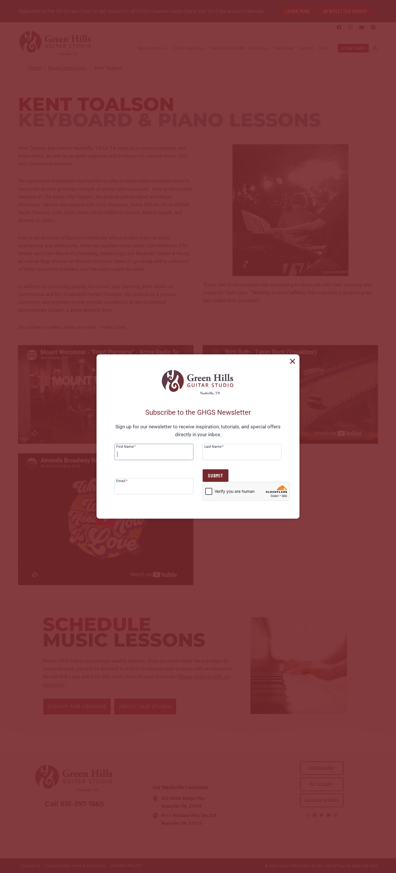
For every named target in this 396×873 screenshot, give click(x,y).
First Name (126, 446)
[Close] (292, 361)
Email (121, 481)
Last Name (214, 446)
